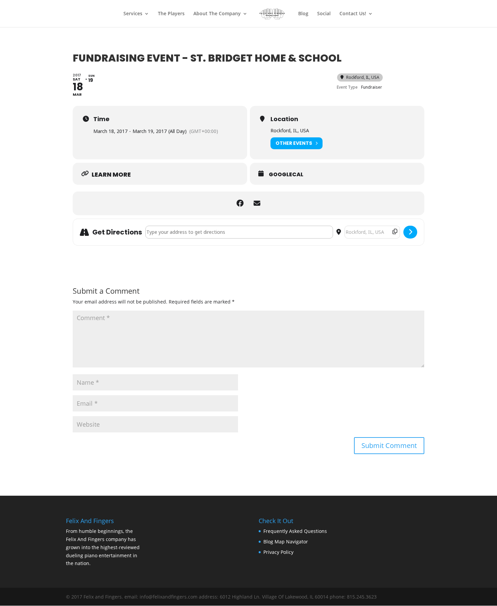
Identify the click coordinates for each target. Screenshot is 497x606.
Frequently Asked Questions (295, 531)
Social (324, 14)
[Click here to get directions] (410, 232)
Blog (303, 14)
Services (132, 14)
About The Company (217, 14)
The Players (171, 14)
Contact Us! (352, 14)
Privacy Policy (278, 552)
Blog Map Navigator (285, 541)
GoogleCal (286, 174)
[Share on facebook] (240, 203)
